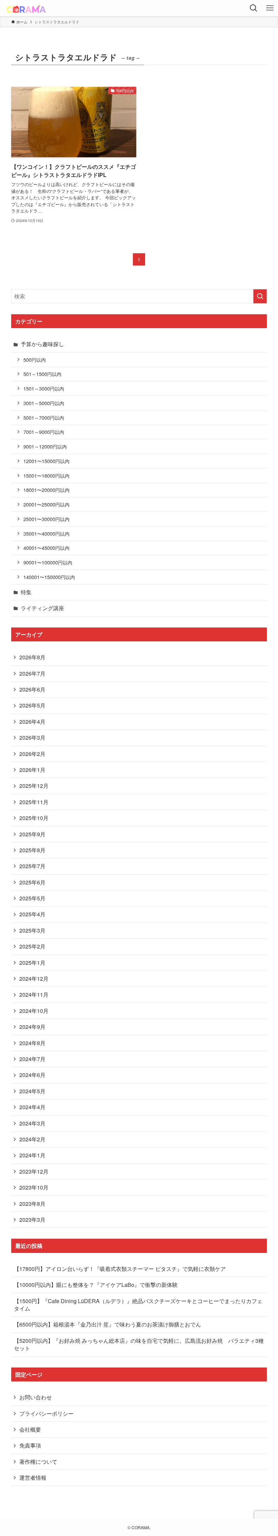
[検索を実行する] (260, 296)
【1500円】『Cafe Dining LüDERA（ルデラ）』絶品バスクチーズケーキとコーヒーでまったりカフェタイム (138, 1304)
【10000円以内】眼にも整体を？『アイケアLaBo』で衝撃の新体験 (96, 1285)
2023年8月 (32, 1204)
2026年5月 (32, 705)
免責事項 (30, 1445)
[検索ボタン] (253, 8)
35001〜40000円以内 (46, 533)
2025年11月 (33, 802)
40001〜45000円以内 (46, 547)
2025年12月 (33, 786)
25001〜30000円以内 (46, 518)
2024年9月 (32, 1027)
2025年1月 (32, 962)
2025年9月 (32, 834)
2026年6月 (32, 689)
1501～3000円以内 (43, 388)
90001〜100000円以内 (47, 562)
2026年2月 (32, 754)
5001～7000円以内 (43, 417)
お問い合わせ (35, 1397)
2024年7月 (32, 1059)
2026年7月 (32, 673)
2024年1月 (32, 1155)
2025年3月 (32, 930)
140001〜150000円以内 (49, 576)
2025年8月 (32, 850)
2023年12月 (33, 1171)
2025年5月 (32, 898)
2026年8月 (32, 657)
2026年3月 (32, 737)
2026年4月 (32, 721)
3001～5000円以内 (43, 402)
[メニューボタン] (270, 8)
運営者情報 (32, 1477)
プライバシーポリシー (46, 1413)
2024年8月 (32, 1043)
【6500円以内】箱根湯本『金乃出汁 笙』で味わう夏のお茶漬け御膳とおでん (107, 1324)
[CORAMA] (26, 8)
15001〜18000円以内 (46, 475)
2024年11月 (33, 994)
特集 (26, 592)
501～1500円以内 (42, 373)
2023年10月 (33, 1187)
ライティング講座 (42, 608)
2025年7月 (32, 866)
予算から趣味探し (42, 344)
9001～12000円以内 (45, 446)
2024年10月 (33, 1011)
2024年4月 (32, 1107)
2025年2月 (32, 946)
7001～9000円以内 (43, 431)
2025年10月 (33, 818)
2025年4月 (32, 914)
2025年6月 (32, 882)
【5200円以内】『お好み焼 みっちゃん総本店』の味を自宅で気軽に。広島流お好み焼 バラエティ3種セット (139, 1344)
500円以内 (34, 359)
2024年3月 (32, 1123)
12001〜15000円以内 (46, 460)
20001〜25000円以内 (46, 504)
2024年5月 (32, 1091)
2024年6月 (32, 1075)
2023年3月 (32, 1219)
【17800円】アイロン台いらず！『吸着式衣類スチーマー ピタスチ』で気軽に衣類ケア (120, 1269)
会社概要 (30, 1429)
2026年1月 (32, 770)
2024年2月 (32, 1139)
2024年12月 (33, 978)
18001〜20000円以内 (46, 489)
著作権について (38, 1461)
